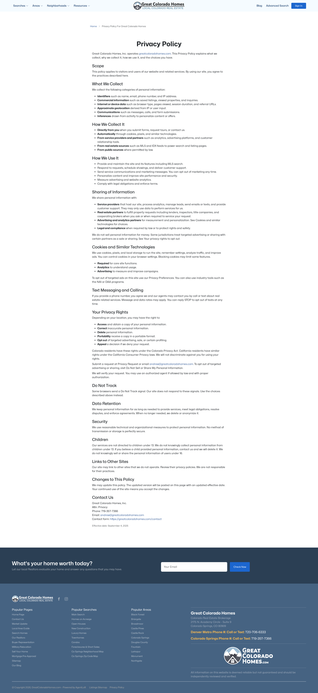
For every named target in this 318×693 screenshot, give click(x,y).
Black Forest (137, 614)
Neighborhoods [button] (56, 5)
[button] (59, 599)
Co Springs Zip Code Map (85, 656)
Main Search (78, 614)
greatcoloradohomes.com (155, 53)
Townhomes (78, 637)
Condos (76, 642)
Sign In (298, 5)
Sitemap (16, 660)
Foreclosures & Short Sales (86, 647)
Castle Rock (137, 633)
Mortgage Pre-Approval (24, 656)
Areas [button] (36, 5)
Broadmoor (137, 623)
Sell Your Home (20, 651)
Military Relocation (21, 647)
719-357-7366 (261, 638)
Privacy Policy (117, 687)
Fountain (135, 647)
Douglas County (139, 642)
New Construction (81, 628)
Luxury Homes (79, 633)
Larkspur (135, 651)
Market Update (19, 623)
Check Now (240, 566)
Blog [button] (259, 5)
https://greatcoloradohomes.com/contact (136, 519)
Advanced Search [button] (277, 5)
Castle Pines (137, 628)
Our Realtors (18, 637)
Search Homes (19, 633)
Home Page (18, 614)
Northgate (136, 660)
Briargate (136, 619)
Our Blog (16, 665)
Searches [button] (19, 5)
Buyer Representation (23, 642)
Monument (137, 656)
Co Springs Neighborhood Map (88, 651)
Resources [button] (80, 5)
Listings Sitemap (98, 687)
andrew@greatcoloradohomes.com (171, 364)
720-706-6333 (255, 632)
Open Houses (79, 623)
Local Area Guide (20, 628)
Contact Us (18, 619)
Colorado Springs (140, 637)
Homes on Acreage (81, 619)
